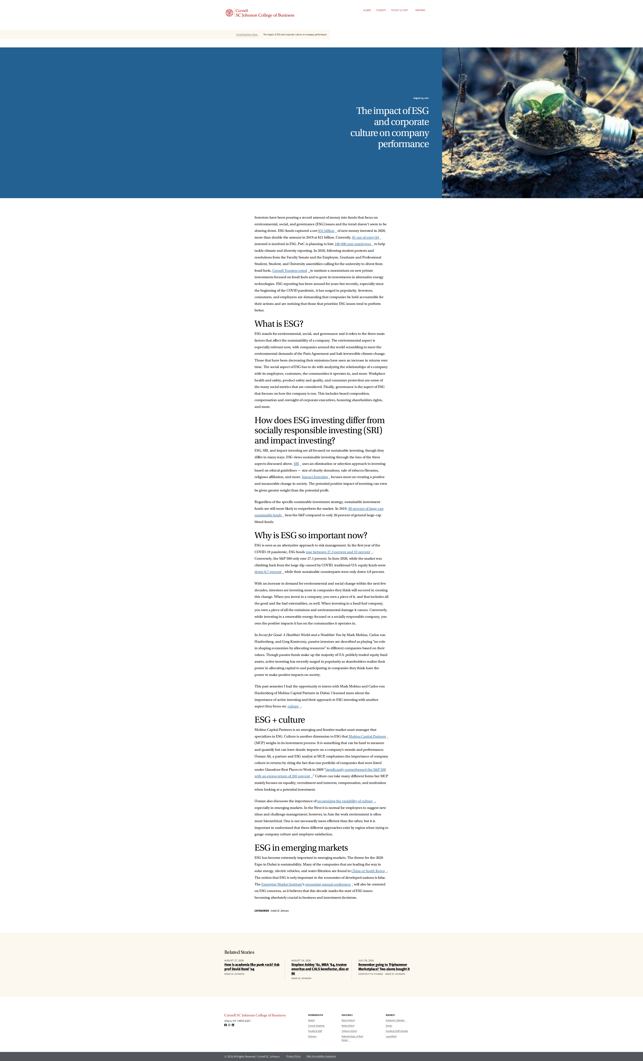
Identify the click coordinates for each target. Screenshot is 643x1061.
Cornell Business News (247, 34)
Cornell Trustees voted (289, 271)
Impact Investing (315, 477)
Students (381, 10)
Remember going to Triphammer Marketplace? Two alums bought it (384, 967)
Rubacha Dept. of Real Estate (352, 1038)
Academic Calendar (395, 1020)
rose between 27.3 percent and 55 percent (338, 552)
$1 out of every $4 (365, 237)
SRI (296, 464)
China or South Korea (368, 871)
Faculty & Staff (399, 10)
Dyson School (348, 1020)
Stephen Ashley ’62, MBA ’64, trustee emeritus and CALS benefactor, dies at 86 (320, 969)
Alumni (367, 10)
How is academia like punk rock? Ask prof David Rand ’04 (252, 967)
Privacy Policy (293, 1056)
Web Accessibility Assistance (321, 1056)
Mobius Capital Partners (367, 736)
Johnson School (349, 1031)
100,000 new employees (353, 244)
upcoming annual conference (328, 884)
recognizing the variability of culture (345, 801)
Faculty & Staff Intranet (397, 1031)
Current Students (316, 1025)
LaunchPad (391, 1036)
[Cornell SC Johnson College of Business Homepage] (262, 1016)
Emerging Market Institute (281, 884)
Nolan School (348, 1025)
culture (293, 706)
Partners (420, 10)
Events (389, 1025)
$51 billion (326, 231)
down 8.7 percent (268, 572)
